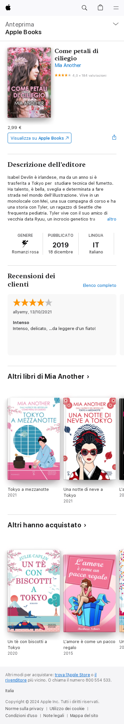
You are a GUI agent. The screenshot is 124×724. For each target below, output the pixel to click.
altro (111, 219)
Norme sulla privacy (24, 708)
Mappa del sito (84, 715)
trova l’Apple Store (72, 675)
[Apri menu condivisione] (114, 138)
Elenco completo (99, 285)
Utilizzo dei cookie (67, 708)
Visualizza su (37, 138)
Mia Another (68, 65)
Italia (9, 691)
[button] (84, 8)
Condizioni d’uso (21, 715)
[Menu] (116, 8)
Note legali (53, 715)
